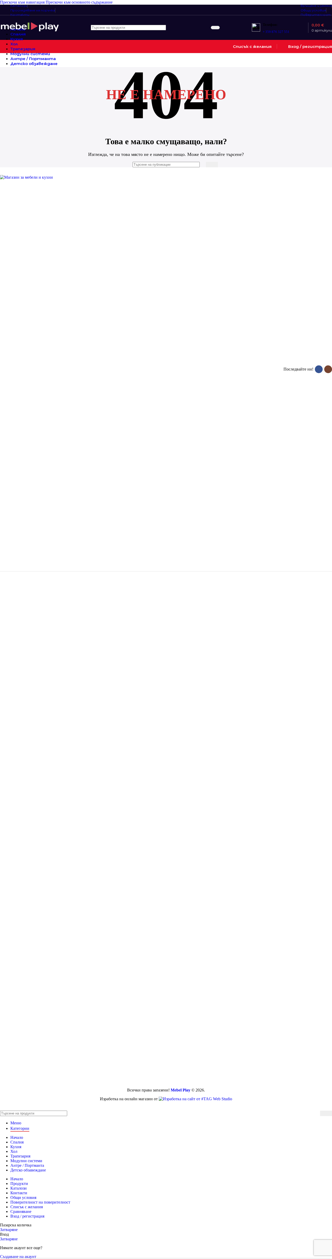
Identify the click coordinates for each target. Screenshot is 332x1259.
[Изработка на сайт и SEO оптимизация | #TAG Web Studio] (195, 1099)
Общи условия (95, 640)
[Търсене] (215, 27)
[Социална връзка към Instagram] (328, 369)
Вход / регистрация (27, 1216)
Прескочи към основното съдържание (79, 2)
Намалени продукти (43, 626)
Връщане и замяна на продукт (96, 623)
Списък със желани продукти (150, 649)
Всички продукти (42, 616)
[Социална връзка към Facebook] (319, 369)
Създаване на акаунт (18, 1256)
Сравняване (20, 1211)
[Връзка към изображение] (32, 177)
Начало (40, 647)
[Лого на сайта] (30, 32)
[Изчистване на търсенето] (206, 28)
